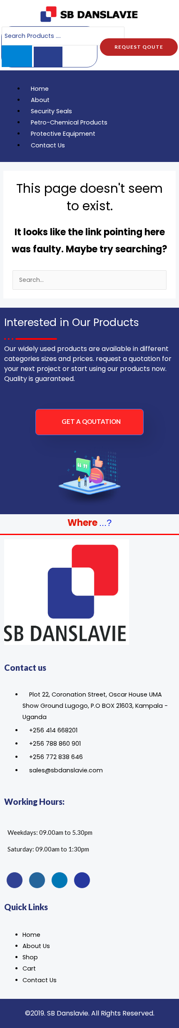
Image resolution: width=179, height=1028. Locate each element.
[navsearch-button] (160, 116)
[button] (71, 77)
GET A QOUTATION (91, 421)
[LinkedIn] (59, 880)
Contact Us (48, 145)
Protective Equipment (63, 133)
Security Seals (51, 111)
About (40, 100)
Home (40, 89)
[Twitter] (37, 880)
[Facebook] (14, 880)
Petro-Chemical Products (69, 122)
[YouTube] (82, 880)
